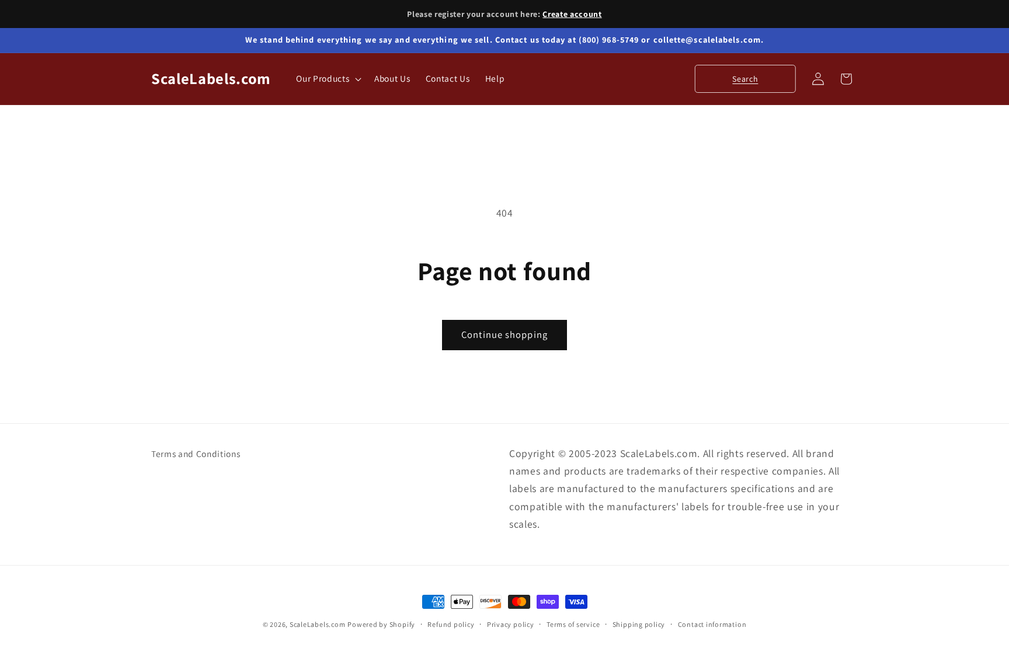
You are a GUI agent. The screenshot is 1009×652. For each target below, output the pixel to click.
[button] (327, 78)
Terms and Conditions (195, 453)
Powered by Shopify (381, 624)
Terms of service (573, 624)
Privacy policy (510, 624)
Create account (571, 14)
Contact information (712, 624)
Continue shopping (504, 334)
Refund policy (450, 624)
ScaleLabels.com (318, 624)
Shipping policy (639, 624)
